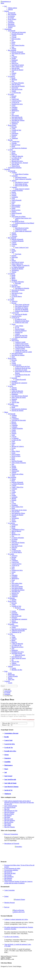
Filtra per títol (6, 723)
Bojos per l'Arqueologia (11, 834)
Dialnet (6, 896)
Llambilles (7, 761)
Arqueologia (7, 691)
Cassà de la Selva (9, 744)
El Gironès (7, 692)
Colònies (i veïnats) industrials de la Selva (16, 919)
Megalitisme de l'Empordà (11, 843)
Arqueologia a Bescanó (11, 733)
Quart (6, 769)
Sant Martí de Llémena (11, 786)
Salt (5, 772)
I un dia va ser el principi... (11, 936)
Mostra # (5, 725)
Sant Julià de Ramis (10, 783)
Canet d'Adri (8, 740)
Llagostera (7, 694)
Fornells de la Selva (10, 751)
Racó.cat (6, 907)
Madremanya (8, 765)
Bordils (6, 737)
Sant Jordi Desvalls (10, 779)
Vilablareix (7, 793)
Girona (6, 754)
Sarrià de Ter (8, 790)
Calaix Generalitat (9, 890)
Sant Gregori (8, 776)
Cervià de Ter (8, 747)
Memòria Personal (9, 902)
